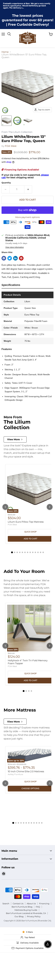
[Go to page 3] (17, 552)
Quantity (6, 183)
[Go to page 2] (14, 552)
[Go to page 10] (35, 552)
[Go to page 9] (32, 552)
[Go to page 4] (19, 552)
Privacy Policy (33, 916)
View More (13, 439)
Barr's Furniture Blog (22, 907)
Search (5, 903)
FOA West (10, 145)
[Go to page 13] (43, 552)
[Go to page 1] (12, 552)
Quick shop (30, 531)
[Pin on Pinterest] (21, 258)
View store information (14, 247)
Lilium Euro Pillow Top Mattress (26, 521)
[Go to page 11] (38, 552)
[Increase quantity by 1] (28, 189)
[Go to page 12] (40, 552)
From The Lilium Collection (17, 132)
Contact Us (18, 903)
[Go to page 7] (27, 552)
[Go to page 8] (30, 552)
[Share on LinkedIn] (15, 258)
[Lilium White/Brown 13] (6, 121)
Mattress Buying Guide (26, 910)
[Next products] (50, 507)
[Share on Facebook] (4, 258)
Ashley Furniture (15, 774)
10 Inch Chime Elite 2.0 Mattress (26, 771)
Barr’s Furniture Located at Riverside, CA (26, 913)
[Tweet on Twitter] (9, 258)
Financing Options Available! (21, 169)
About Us (31, 903)
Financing (44, 903)
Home (5, 52)
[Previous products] (5, 507)
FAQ (38, 907)
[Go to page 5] (22, 552)
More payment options (27, 217)
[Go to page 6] (25, 552)
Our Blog (19, 916)
